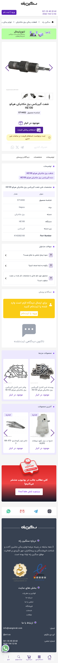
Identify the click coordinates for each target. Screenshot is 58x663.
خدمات (29, 610)
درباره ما (29, 597)
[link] (29, 33)
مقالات (29, 615)
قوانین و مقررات (29, 593)
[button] (7, 68)
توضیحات (50, 157)
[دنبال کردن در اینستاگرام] (50, 511)
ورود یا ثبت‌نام (29, 313)
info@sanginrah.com (12, 628)
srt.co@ (7, 634)
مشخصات (38, 157)
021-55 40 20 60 (10, 641)
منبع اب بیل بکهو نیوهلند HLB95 (42, 442)
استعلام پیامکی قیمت (26, 130)
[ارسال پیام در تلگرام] (36, 511)
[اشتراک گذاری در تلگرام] (22, 147)
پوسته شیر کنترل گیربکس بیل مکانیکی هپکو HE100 (42, 388)
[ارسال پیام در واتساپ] (8, 511)
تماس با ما (29, 602)
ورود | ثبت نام (9, 12)
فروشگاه (29, 606)
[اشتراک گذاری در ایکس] (17, 147)
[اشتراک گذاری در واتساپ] (12, 147)
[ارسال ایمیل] (22, 511)
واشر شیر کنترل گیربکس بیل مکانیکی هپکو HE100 (15, 388)
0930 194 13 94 (10, 644)
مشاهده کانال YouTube (29, 491)
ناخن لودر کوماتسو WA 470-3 (15, 442)
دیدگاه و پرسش (22, 157)
